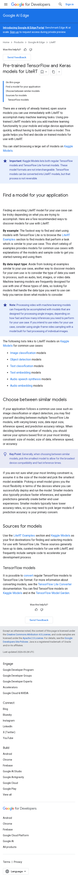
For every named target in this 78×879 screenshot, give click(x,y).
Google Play (9, 788)
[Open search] (60, 4)
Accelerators (10, 687)
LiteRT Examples (24, 535)
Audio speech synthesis (25, 379)
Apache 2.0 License (33, 638)
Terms (6, 861)
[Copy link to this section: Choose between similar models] (70, 400)
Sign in (69, 4)
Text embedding (20, 372)
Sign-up (14, 32)
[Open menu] (5, 4)
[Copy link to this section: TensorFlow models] (39, 568)
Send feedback (16, 57)
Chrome (7, 759)
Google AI (8, 841)
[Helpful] (25, 49)
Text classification (21, 366)
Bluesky (7, 714)
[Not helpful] (30, 49)
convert (28, 575)
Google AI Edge (16, 15)
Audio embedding (21, 385)
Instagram (9, 720)
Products (18, 42)
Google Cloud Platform (16, 835)
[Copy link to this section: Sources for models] (45, 526)
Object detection (20, 359)
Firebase (8, 765)
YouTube (8, 738)
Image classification (23, 353)
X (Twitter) (9, 732)
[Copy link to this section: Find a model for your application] (6, 201)
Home (6, 42)
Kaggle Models (60, 535)
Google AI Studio (12, 771)
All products (10, 847)
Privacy (18, 861)
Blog (5, 708)
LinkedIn (7, 726)
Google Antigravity (13, 777)
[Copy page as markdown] (53, 72)
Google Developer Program (18, 669)
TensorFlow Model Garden (52, 593)
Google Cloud (10, 783)
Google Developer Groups (17, 675)
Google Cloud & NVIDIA (15, 693)
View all (7, 794)
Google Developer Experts (17, 681)
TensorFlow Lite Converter (55, 584)
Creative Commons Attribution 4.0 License (28, 634)
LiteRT (52, 42)
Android (7, 753)
